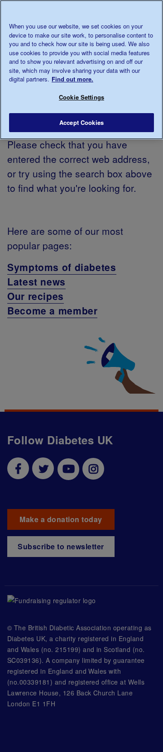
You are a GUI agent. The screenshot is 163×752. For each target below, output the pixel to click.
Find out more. (72, 79)
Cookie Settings (81, 97)
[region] (81, 69)
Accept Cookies (81, 122)
